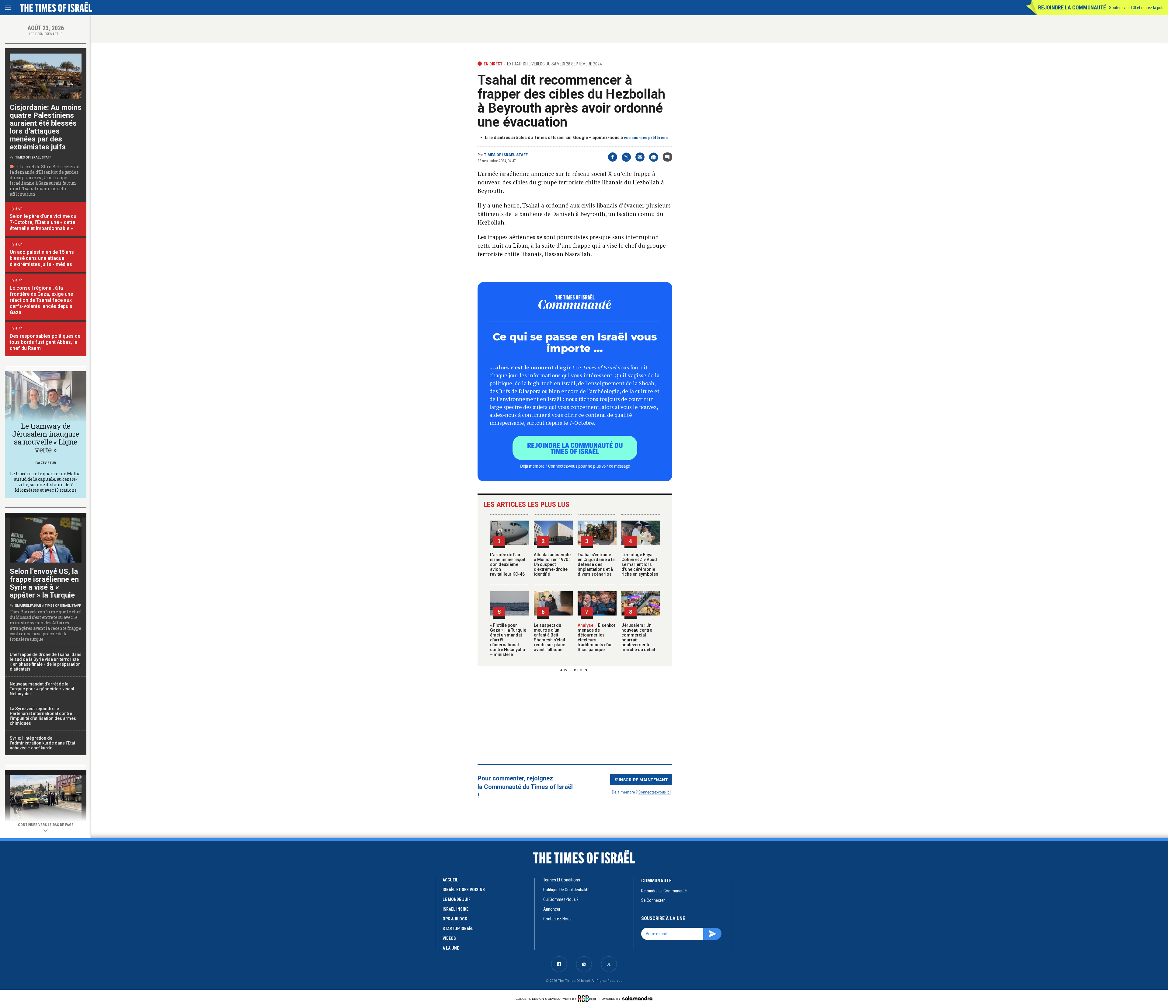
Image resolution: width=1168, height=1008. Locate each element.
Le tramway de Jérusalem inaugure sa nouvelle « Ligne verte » (45, 438)
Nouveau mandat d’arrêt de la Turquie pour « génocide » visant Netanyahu (42, 689)
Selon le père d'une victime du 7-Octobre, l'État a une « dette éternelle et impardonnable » (43, 222)
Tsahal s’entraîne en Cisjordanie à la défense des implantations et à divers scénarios (596, 564)
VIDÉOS (449, 938)
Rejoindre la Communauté (1072, 7)
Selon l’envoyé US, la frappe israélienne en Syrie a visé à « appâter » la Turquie (44, 583)
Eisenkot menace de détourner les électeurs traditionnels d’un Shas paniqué (596, 637)
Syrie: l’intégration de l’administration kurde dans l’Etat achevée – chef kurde (42, 743)
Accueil (450, 879)
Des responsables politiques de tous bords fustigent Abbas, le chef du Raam (45, 342)
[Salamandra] (637, 998)
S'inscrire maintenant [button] (641, 779)
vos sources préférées (646, 137)
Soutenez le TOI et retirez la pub (1136, 7)
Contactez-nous (557, 918)
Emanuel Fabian (28, 605)
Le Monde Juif (457, 899)
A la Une (451, 948)
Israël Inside (455, 909)
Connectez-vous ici (654, 791)
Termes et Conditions (561, 879)
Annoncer (551, 909)
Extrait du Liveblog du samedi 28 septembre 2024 (554, 63)
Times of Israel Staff (506, 155)
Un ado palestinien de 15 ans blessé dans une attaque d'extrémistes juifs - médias (42, 258)
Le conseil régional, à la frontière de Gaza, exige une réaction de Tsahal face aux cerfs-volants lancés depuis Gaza (41, 300)
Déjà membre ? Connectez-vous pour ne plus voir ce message (575, 466)
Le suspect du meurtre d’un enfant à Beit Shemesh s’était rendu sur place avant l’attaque (549, 637)
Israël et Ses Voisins (464, 889)
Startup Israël (458, 928)
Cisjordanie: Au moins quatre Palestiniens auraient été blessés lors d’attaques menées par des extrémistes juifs (46, 127)
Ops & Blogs (455, 918)
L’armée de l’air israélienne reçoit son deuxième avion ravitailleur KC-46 (507, 564)
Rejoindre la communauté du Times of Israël (575, 447)
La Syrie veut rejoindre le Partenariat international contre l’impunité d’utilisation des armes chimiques (43, 716)
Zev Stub (48, 463)
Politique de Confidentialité (566, 889)
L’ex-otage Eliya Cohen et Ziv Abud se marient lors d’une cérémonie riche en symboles (639, 564)
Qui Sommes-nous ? (561, 899)
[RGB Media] (588, 998)
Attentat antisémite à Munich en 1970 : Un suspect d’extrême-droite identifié (552, 564)
